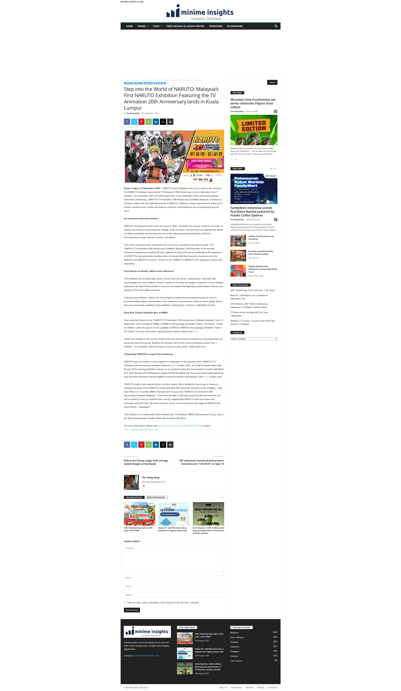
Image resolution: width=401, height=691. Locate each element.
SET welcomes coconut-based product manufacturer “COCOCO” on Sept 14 (202, 462)
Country (138, 83)
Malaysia (148, 83)
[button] (275, 26)
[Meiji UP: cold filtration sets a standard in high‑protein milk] (174, 514)
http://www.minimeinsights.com (153, 482)
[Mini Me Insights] (201, 12)
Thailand (234, 642)
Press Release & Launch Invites (185, 26)
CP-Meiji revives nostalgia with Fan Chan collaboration (249, 314)
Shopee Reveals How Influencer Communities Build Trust (262, 269)
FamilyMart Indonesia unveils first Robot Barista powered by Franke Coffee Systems (252, 211)
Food (156, 26)
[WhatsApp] (149, 122)
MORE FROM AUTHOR (156, 497)
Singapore (234, 651)
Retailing (260, 687)
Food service (236, 661)
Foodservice (273, 687)
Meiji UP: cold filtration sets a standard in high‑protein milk (172, 529)
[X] (134, 122)
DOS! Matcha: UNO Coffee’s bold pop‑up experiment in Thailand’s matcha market (208, 530)
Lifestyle (134, 80)
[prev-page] (218, 497)
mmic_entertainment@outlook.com (141, 429)
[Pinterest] (141, 122)
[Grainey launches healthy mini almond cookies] (238, 256)
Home (129, 26)
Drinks (142, 26)
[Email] (163, 122)
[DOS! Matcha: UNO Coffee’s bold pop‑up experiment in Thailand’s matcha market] (208, 514)
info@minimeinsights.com (146, 656)
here (195, 331)
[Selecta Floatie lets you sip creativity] (238, 241)
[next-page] (222, 497)
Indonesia (234, 647)
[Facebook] (127, 122)
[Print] (170, 122)
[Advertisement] (201, 53)
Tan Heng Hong (132, 113)
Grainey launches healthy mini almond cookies (260, 252)
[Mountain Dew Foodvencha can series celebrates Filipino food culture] (253, 130)
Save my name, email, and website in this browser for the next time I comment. (163, 602)
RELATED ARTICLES (134, 497)
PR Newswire (235, 26)
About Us (223, 687)
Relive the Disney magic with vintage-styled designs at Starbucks (146, 462)
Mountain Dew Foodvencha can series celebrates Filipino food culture (253, 103)
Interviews (215, 26)
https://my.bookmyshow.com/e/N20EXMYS (179, 425)
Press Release (160, 83)
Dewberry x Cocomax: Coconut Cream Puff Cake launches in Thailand (252, 322)
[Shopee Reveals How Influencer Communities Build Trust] (238, 271)
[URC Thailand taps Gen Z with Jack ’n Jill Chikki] (139, 514)
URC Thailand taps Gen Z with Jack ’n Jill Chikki (138, 529)
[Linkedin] (156, 122)
